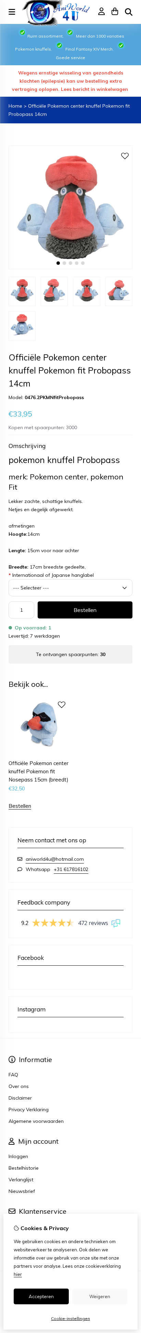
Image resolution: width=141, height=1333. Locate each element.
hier (18, 1274)
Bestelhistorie (24, 1168)
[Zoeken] (128, 12)
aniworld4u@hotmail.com (55, 859)
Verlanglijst (21, 1179)
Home (15, 106)
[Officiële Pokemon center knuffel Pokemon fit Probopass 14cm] (70, 267)
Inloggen (18, 1156)
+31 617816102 (71, 869)
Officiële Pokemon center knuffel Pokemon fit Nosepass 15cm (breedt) (38, 771)
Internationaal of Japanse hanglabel (51, 575)
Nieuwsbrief (22, 1191)
